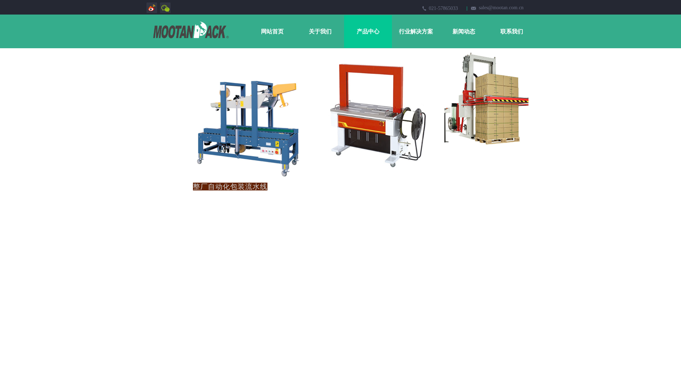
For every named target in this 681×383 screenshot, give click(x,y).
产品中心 (368, 31)
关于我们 (320, 31)
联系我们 (511, 31)
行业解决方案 (416, 31)
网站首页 (272, 31)
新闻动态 (464, 31)
